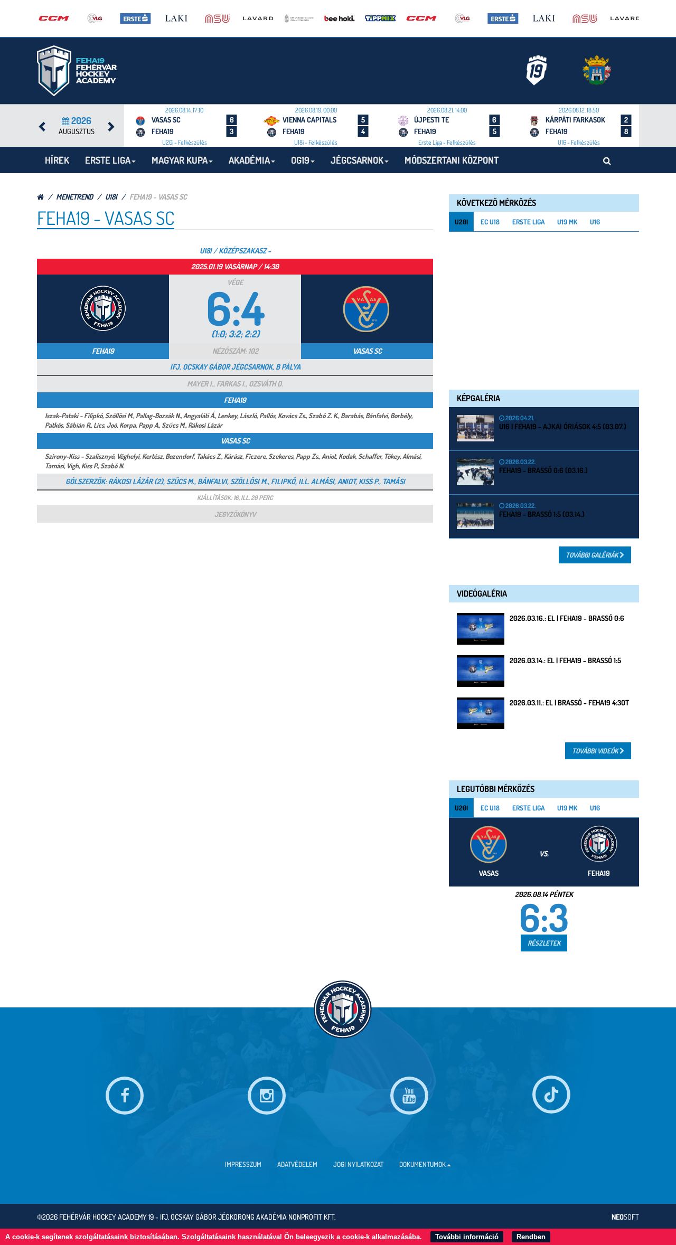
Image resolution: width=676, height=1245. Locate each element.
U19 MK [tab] (567, 222)
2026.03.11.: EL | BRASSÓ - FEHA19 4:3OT (569, 702)
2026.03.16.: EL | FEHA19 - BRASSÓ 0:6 (567, 618)
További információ (467, 1237)
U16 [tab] (595, 222)
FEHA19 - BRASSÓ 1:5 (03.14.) (542, 514)
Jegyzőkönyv (235, 514)
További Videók (595, 751)
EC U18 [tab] (490, 222)
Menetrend (74, 196)
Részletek (544, 943)
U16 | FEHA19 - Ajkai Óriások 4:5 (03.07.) (562, 426)
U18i (111, 196)
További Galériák (592, 555)
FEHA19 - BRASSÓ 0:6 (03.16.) (543, 470)
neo (625, 1216)
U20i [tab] (461, 222)
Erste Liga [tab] (528, 222)
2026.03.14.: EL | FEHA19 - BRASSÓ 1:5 (565, 660)
